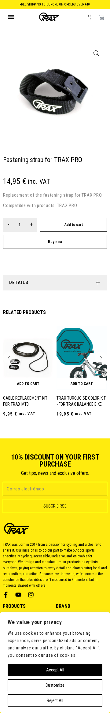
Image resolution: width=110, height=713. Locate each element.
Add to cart (73, 224)
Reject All (55, 700)
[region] (55, 662)
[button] (11, 17)
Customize (55, 685)
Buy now (55, 241)
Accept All (55, 669)
